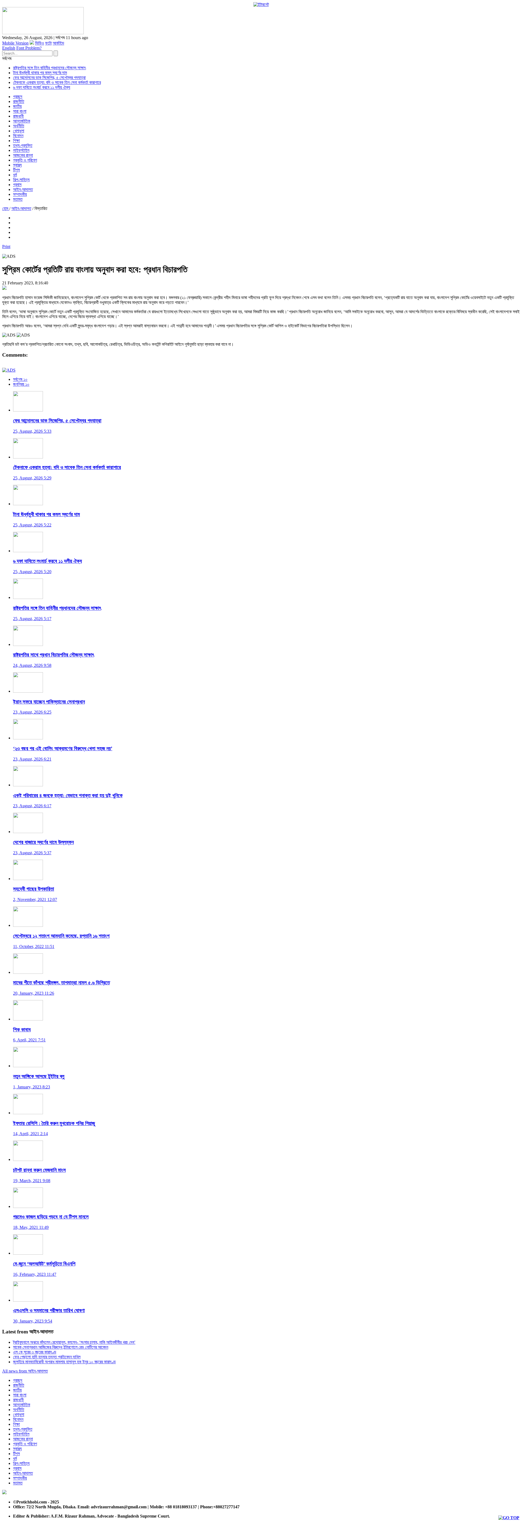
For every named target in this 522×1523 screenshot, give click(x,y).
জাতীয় (17, 106)
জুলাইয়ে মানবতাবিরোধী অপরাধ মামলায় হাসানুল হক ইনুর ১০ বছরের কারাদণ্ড (64, 1361)
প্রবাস (17, 184)
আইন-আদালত (23, 189)
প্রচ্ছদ (17, 96)
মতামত (18, 199)
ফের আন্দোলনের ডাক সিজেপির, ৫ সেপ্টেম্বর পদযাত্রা (49, 77)
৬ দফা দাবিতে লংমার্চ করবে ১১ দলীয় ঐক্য (41, 87)
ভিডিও (39, 43)
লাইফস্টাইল (21, 150)
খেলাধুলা (18, 130)
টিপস (16, 170)
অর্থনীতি (18, 126)
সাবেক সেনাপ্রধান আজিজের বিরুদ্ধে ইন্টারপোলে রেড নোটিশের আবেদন (60, 1347)
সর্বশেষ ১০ (20, 379)
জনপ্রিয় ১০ (21, 384)
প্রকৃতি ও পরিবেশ (25, 160)
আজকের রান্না (23, 155)
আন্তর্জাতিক (21, 121)
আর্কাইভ (58, 43)
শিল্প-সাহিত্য (21, 179)
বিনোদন (18, 135)
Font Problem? (29, 48)
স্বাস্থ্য (17, 165)
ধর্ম (15, 174)
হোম (5, 208)
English (8, 48)
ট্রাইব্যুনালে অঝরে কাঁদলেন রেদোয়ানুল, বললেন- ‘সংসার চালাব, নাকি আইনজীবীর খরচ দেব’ (74, 1342)
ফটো (48, 43)
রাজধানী (18, 116)
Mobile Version (15, 43)
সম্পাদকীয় (20, 194)
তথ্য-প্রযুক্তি (22, 145)
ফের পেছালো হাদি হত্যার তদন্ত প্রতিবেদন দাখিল (46, 1357)
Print (6, 246)
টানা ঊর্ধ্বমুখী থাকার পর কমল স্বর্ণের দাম (40, 72)
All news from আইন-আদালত (25, 1371)
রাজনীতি (18, 101)
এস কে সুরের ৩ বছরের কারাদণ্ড (34, 1352)
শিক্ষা (16, 140)
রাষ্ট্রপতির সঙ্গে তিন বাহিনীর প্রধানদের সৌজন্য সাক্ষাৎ (49, 67)
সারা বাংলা (19, 111)
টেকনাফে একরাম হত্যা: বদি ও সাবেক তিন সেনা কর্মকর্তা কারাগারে (57, 82)
